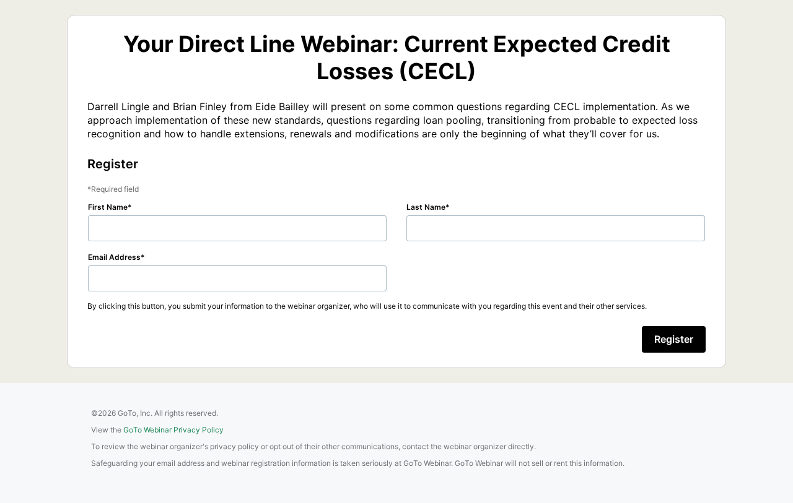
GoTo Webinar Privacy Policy (173, 429)
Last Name (425, 207)
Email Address (114, 257)
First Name (108, 207)
